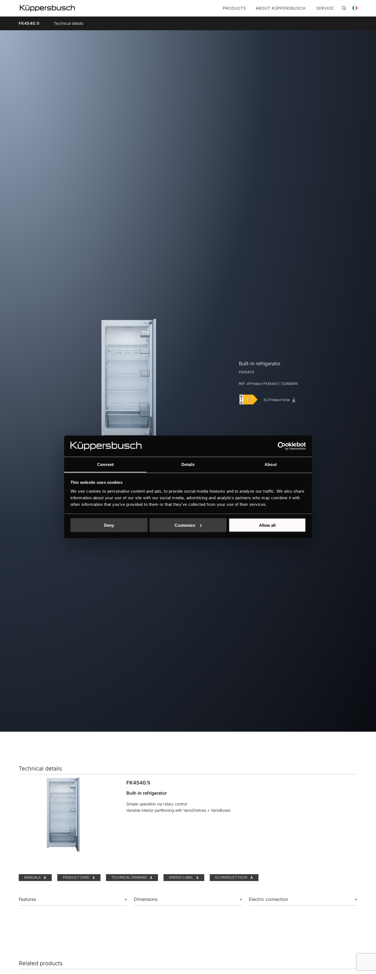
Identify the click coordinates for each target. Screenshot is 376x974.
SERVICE (325, 8)
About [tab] (271, 464)
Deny (109, 525)
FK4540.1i (29, 23)
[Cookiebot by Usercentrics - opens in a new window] (282, 446)
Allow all (267, 525)
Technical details (68, 23)
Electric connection (268, 899)
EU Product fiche (277, 400)
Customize (185, 525)
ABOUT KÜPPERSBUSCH (281, 8)
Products (234, 8)
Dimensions (145, 899)
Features (27, 899)
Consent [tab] (105, 464)
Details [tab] (188, 464)
